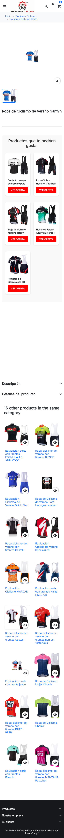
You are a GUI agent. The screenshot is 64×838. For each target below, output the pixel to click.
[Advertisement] (32, 345)
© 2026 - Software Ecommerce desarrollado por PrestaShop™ (32, 832)
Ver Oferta (18, 190)
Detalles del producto (18, 394)
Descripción (11, 384)
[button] (46, 6)
